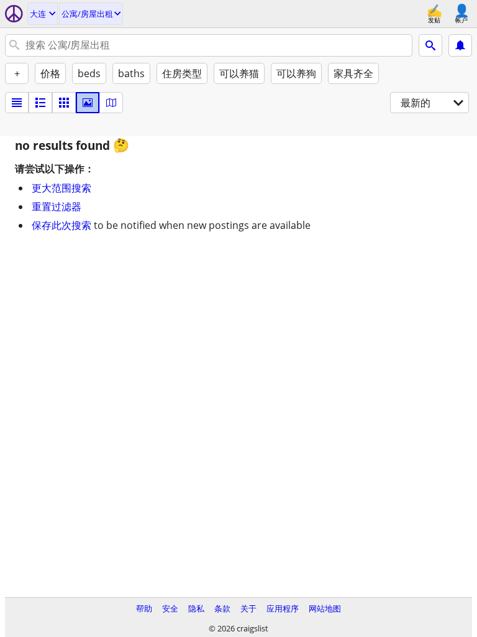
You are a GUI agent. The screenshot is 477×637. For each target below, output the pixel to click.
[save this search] (460, 45)
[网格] (64, 102)
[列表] (17, 102)
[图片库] (87, 102)
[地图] (111, 102)
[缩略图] (40, 102)
